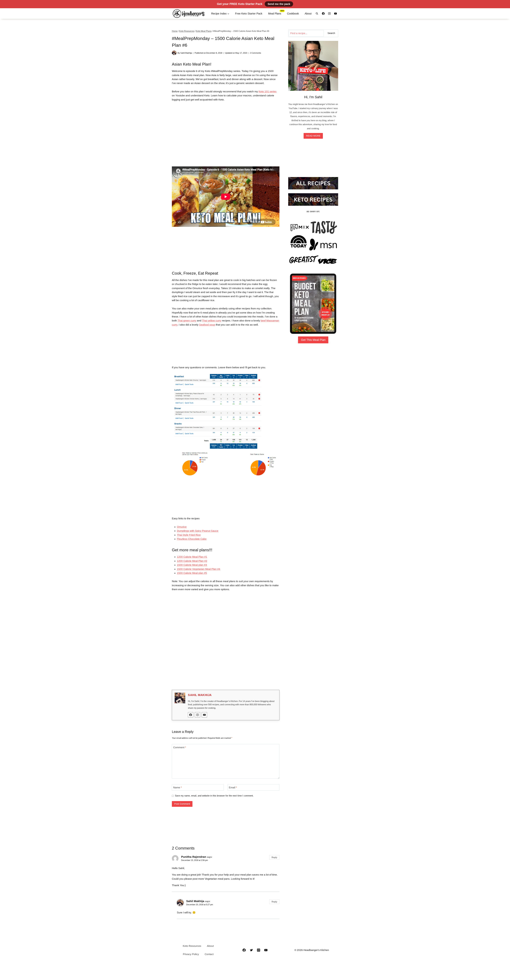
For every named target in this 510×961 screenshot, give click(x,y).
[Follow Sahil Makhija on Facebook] (190, 714)
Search (331, 33)
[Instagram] (329, 13)
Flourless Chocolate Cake (192, 539)
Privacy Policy (191, 954)
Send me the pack (279, 4)
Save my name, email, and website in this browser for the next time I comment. (214, 795)
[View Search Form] (316, 13)
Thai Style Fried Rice (189, 535)
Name (177, 787)
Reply (274, 857)
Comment (179, 747)
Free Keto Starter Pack (248, 13)
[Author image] (174, 53)
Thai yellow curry (211, 320)
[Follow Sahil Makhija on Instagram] (197, 714)
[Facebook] (323, 13)
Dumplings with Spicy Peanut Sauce (197, 530)
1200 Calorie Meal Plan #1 (192, 556)
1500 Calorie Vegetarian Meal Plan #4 (198, 569)
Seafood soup (207, 324)
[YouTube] (335, 13)
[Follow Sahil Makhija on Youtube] (204, 714)
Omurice (182, 526)
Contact (209, 954)
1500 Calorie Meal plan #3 (192, 565)
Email (233, 787)
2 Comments (255, 53)
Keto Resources (192, 946)
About (308, 13)
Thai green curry (187, 320)
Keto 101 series (268, 91)
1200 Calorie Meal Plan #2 (192, 561)
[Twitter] (251, 950)
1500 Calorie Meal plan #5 (192, 573)
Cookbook (293, 13)
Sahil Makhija (186, 53)
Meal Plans (274, 13)
